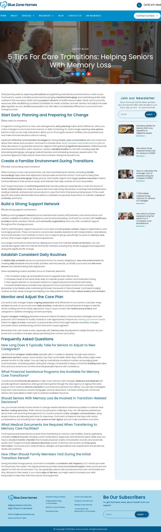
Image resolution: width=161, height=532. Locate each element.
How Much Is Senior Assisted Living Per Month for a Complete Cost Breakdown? (145, 218)
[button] (72, 74)
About (14, 15)
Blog (61, 15)
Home (3, 15)
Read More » (141, 136)
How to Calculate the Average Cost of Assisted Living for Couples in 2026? (146, 174)
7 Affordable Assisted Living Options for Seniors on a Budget (145, 197)
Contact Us (74, 15)
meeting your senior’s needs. (91, 319)
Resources (45, 15)
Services (26, 15)
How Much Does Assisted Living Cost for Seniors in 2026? (145, 151)
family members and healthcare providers (82, 143)
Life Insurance (93, 15)
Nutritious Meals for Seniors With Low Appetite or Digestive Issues (145, 129)
